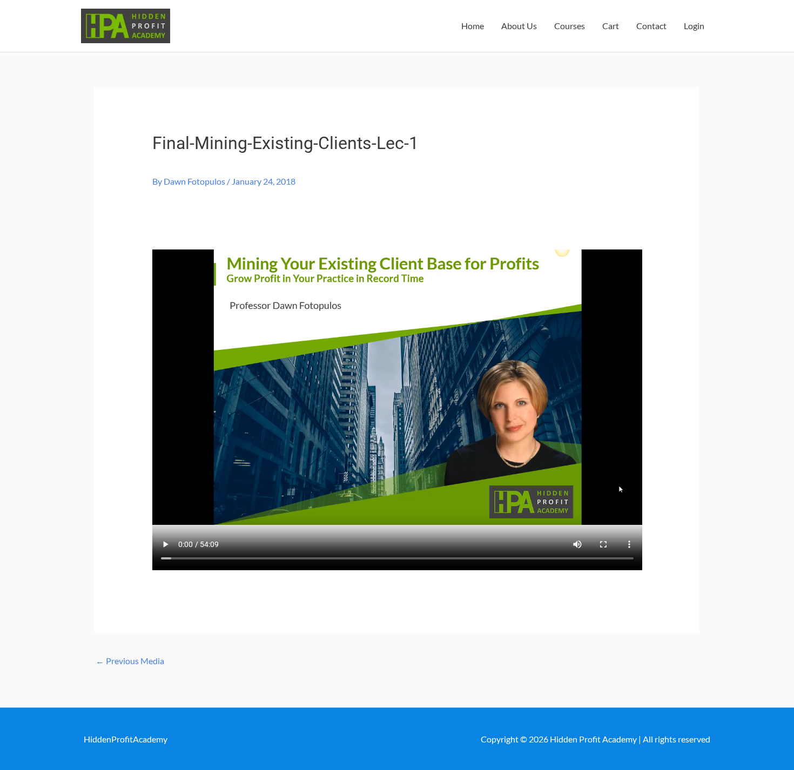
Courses (569, 26)
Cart (610, 26)
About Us (519, 26)
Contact (651, 26)
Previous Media (130, 661)
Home (472, 26)
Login (694, 26)
